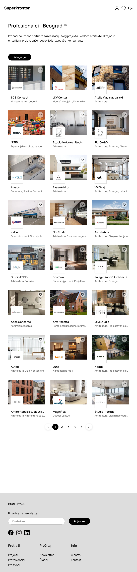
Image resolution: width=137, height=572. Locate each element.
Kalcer (15, 232)
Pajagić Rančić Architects (111, 277)
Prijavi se (79, 521)
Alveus (15, 187)
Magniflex (59, 412)
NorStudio (59, 232)
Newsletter (47, 555)
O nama (76, 555)
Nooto (99, 367)
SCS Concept (19, 97)
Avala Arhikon (61, 187)
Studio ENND (19, 277)
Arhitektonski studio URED (28, 412)
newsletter (31, 513)
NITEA (15, 142)
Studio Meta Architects (68, 142)
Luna (56, 367)
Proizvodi (14, 565)
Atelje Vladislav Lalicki (109, 97)
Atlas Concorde (21, 322)
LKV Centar (60, 97)
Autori (15, 367)
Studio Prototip (104, 412)
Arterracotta (61, 322)
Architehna (102, 232)
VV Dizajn (100, 187)
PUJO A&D (101, 142)
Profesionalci (16, 560)
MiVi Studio (102, 322)
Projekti (13, 555)
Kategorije (20, 57)
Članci (44, 560)
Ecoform (58, 277)
